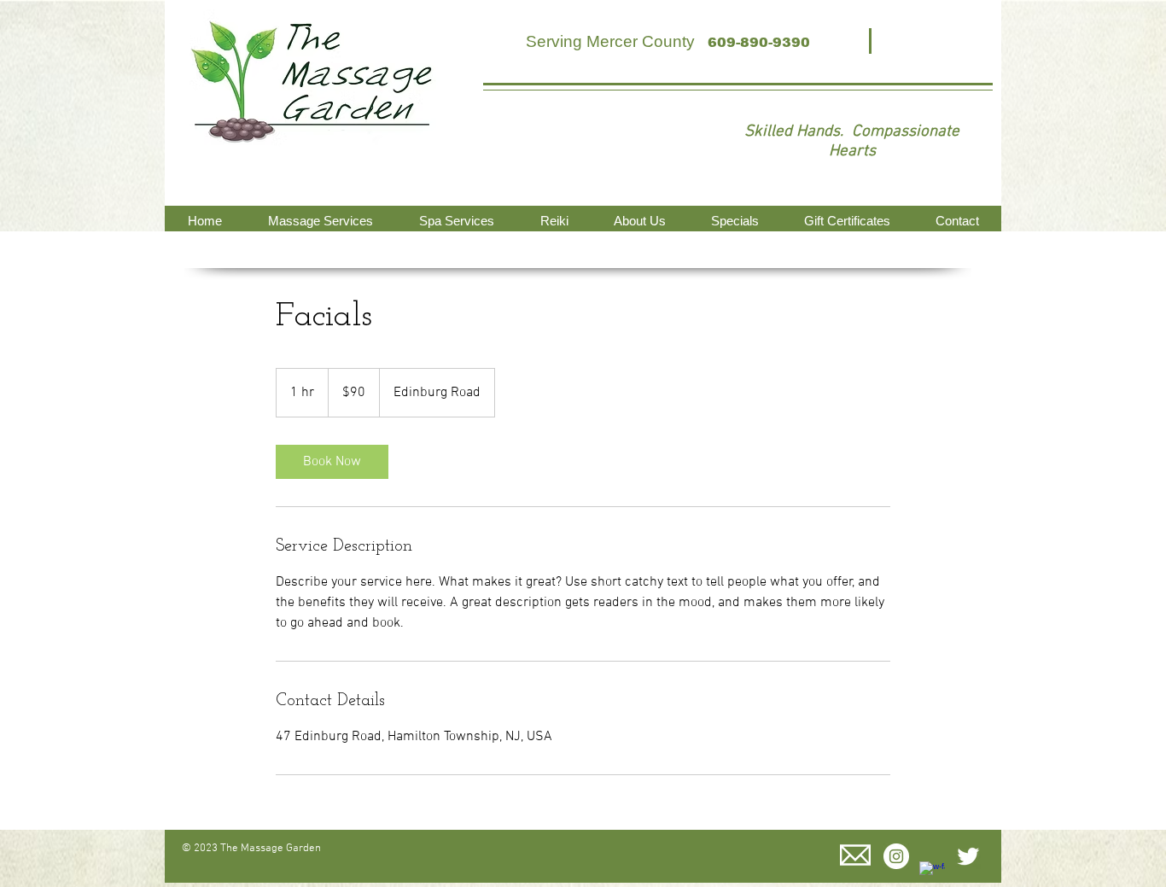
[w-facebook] (932, 874)
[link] (332, 462)
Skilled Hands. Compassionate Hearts (851, 141)
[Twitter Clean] (968, 856)
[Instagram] (896, 856)
